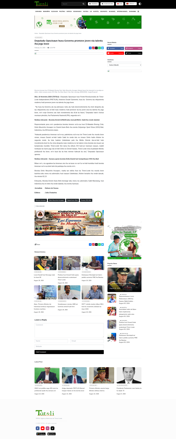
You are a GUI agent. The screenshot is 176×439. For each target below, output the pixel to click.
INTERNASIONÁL (122, 11)
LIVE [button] (120, 4)
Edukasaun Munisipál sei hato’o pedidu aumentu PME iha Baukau (92, 276)
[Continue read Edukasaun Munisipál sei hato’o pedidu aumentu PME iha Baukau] (93, 263)
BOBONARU (63, 301)
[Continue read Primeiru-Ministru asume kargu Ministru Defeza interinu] (101, 375)
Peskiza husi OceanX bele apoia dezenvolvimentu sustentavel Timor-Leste (68, 277)
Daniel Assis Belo (72, 200)
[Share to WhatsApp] (99, 48)
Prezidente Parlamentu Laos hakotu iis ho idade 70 (129, 389)
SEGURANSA (77, 11)
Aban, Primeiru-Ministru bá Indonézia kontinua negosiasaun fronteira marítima (44, 306)
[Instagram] (93, 48)
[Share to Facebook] (90, 48)
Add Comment (41, 352)
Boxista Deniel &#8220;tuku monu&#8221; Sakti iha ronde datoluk (74, 120)
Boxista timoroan (41, 200)
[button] (41, 4)
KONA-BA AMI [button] (108, 4)
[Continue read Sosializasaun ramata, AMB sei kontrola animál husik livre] (69, 292)
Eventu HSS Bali (86, 200)
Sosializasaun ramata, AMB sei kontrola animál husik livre (68, 305)
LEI (91, 11)
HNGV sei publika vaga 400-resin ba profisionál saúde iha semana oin (46, 389)
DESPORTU (103, 11)
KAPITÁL (96, 11)
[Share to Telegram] (102, 48)
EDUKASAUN (87, 272)
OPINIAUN (123, 294)
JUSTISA (85, 11)
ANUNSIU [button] (94, 4)
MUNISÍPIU (46, 11)
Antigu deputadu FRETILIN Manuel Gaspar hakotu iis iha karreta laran (73, 389)
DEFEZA (69, 11)
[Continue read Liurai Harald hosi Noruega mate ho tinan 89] (45, 263)
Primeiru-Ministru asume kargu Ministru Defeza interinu (99, 389)
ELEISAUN (54, 11)
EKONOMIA (132, 11)
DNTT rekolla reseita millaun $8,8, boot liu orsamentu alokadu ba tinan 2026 (93, 306)
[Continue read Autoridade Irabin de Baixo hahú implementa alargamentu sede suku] (111, 311)
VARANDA (38, 11)
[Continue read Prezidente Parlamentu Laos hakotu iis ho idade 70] (129, 375)
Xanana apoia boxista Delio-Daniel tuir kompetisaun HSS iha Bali (74, 159)
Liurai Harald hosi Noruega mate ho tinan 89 (44, 276)
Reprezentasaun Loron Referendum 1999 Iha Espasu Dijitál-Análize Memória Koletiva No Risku (127, 298)
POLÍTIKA (62, 11)
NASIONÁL (112, 11)
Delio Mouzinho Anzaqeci (56, 200)
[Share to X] (96, 48)
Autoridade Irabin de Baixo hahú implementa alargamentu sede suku (127, 311)
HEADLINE (38, 272)
